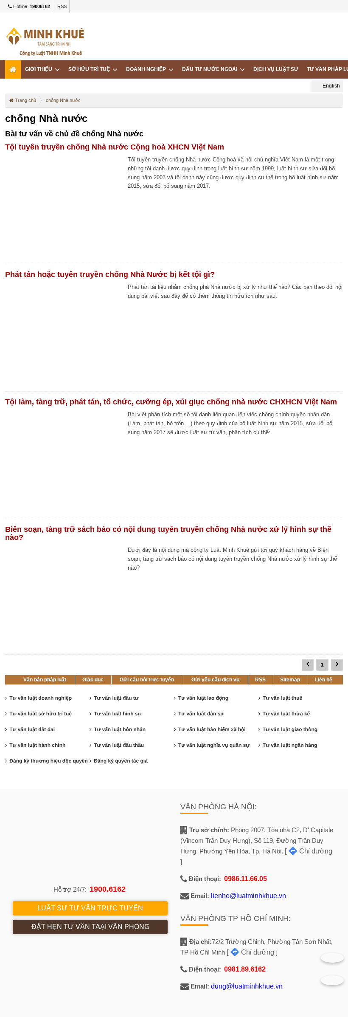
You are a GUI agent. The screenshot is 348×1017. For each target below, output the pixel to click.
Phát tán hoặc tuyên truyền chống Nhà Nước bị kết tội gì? (110, 274)
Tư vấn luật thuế (282, 698)
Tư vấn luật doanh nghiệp (40, 698)
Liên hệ (323, 680)
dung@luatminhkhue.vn (247, 986)
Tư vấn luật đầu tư (116, 698)
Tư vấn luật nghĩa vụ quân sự (214, 745)
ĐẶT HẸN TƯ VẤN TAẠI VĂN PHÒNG (90, 926)
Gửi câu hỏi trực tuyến (147, 680)
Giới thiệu (40, 69)
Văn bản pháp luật (44, 680)
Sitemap (290, 680)
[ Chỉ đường (308, 851)
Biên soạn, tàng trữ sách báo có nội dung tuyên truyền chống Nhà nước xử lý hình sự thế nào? (168, 533)
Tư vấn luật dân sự (201, 714)
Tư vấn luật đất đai (32, 729)
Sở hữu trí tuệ (90, 69)
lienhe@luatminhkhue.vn (248, 895)
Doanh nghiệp (147, 69)
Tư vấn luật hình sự (117, 714)
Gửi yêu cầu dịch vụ (215, 680)
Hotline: (31, 6)
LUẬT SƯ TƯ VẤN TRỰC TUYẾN (90, 908)
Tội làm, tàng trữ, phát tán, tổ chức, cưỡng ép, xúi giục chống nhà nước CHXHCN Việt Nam (171, 402)
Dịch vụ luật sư (275, 69)
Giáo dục (93, 680)
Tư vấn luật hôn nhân (120, 729)
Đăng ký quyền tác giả (121, 761)
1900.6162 (108, 889)
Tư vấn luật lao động (203, 698)
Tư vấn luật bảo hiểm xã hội (212, 729)
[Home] (13, 69)
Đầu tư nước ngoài (211, 69)
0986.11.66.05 (245, 878)
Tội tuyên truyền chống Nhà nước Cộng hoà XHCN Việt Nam (114, 147)
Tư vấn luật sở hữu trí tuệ (40, 714)
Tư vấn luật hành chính (37, 745)
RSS (62, 6)
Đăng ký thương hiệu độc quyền (48, 761)
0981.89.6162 (245, 969)
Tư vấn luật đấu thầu (119, 745)
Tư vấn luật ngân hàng (290, 745)
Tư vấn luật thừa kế (286, 714)
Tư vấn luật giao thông (290, 729)
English (330, 86)
